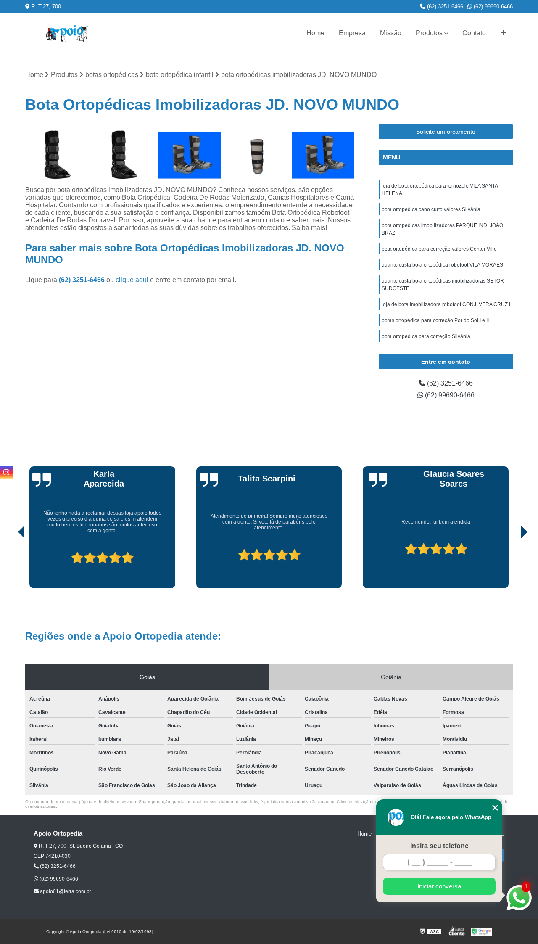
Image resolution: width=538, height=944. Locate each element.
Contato (474, 33)
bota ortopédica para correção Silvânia (426, 336)
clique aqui (132, 279)
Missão (390, 33)
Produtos (429, 33)
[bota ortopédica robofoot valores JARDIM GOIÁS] (256, 155)
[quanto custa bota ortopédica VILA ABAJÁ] (56, 155)
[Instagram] (6, 472)
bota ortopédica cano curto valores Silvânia (431, 209)
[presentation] (10, 564)
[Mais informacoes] (503, 33)
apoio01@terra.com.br (65, 891)
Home (315, 33)
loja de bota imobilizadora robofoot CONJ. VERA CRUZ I (446, 304)
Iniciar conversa (439, 886)
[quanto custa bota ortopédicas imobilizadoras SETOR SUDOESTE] (123, 155)
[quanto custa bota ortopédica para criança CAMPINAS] (189, 155)
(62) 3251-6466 (444, 6)
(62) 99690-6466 (492, 6)
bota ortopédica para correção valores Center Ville (439, 249)
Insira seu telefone (439, 845)
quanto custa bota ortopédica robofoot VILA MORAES (442, 265)
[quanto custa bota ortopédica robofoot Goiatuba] (323, 155)
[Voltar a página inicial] (67, 33)
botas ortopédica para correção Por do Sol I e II (435, 320)
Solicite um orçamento (445, 131)
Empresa (352, 33)
